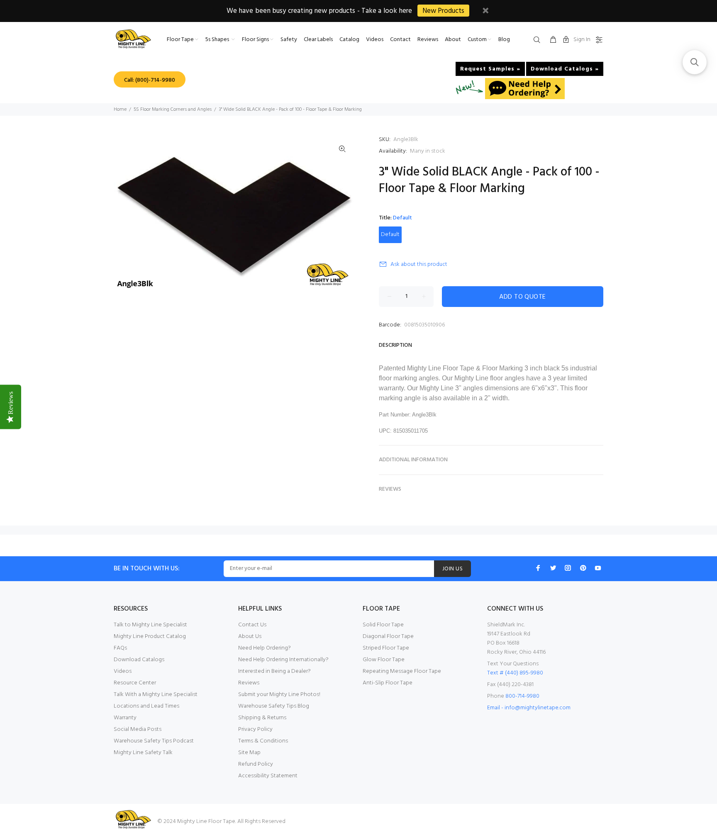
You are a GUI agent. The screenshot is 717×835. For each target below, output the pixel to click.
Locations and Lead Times (146, 706)
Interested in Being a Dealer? (274, 671)
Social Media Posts (137, 729)
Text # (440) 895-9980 (515, 673)
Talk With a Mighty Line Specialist (156, 694)
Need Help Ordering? (264, 648)
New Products (443, 11)
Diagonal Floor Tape (388, 636)
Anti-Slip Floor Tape (387, 683)
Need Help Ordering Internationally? (283, 660)
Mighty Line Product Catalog (150, 636)
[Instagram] (568, 567)
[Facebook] (538, 567)
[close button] (485, 11)
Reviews (248, 683)
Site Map (249, 752)
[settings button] (597, 40)
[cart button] (553, 40)
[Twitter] (553, 567)
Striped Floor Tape (386, 648)
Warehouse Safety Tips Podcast (154, 741)
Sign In (581, 39)
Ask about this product (418, 264)
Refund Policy (255, 764)
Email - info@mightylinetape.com (529, 708)
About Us (249, 636)
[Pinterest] (583, 567)
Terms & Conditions (263, 741)
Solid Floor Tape (383, 625)
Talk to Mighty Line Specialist (150, 625)
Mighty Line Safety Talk (143, 752)
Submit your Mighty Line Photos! (279, 694)
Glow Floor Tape (384, 660)
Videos (123, 671)
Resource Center (135, 683)
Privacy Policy (255, 729)
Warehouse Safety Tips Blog (273, 706)
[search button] (538, 40)
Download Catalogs (139, 660)
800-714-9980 (522, 696)
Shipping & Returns (262, 718)
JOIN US (452, 569)
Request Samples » (490, 69)
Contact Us (252, 625)
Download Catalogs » (565, 69)
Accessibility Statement (268, 776)
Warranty (125, 718)
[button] (695, 62)
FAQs (120, 648)
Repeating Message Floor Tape (402, 671)
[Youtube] (598, 567)
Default (390, 234)
